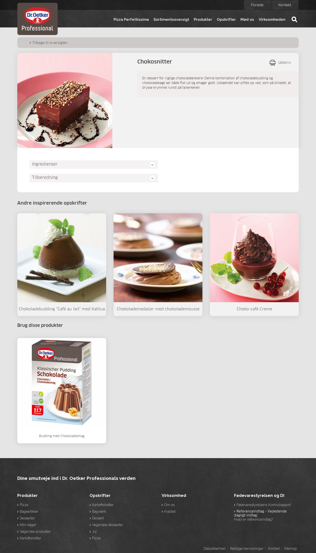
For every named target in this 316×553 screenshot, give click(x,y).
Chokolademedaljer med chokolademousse (158, 309)
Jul (94, 531)
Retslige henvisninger (246, 549)
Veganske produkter (35, 531)
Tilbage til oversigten (50, 43)
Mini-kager (28, 525)
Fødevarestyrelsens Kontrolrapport (264, 505)
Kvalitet (170, 511)
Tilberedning (45, 178)
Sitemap (290, 549)
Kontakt (284, 5)
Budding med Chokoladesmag (61, 436)
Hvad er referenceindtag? (253, 519)
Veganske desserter (107, 525)
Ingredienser (45, 164)
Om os (169, 505)
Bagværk (99, 511)
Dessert (98, 518)
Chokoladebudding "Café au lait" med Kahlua (62, 309)
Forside (257, 5)
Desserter (27, 518)
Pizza (24, 505)
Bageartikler (29, 511)
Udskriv (284, 62)
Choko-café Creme (254, 309)
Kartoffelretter (30, 538)
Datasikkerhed (214, 549)
